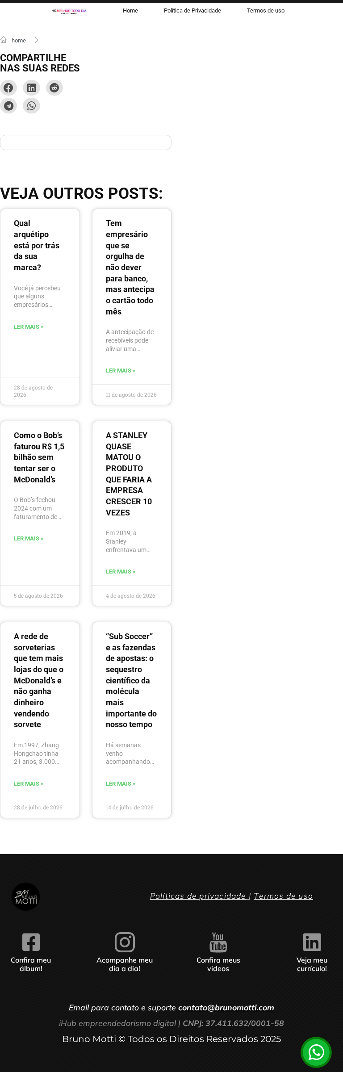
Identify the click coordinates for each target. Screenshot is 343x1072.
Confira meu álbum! (31, 964)
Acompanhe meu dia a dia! (124, 964)
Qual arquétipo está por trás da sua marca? (36, 245)
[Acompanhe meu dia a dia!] (125, 942)
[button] (8, 88)
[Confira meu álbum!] (31, 942)
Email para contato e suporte (171, 1007)
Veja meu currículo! (312, 964)
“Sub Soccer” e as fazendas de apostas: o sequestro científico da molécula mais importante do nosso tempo (131, 680)
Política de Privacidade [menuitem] (192, 10)
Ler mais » (29, 326)
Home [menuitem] (130, 10)
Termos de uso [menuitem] (265, 10)
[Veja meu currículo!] (312, 942)
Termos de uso (283, 895)
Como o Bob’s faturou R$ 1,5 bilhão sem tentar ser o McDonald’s (39, 457)
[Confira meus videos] (218, 942)
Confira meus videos (218, 964)
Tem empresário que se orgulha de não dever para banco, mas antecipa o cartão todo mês (130, 267)
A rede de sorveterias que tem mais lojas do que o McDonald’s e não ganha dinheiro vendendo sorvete (38, 680)
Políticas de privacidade (198, 895)
